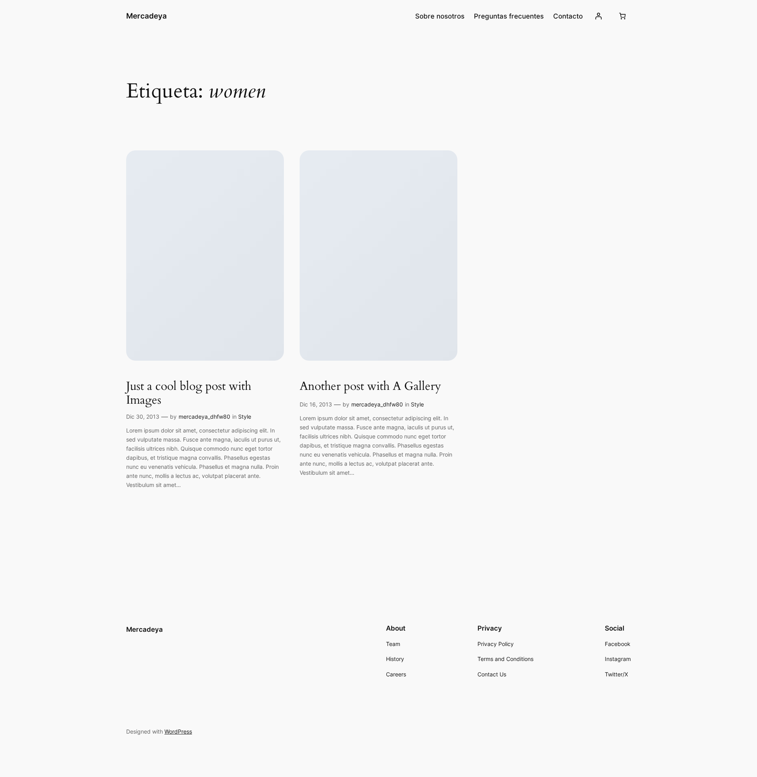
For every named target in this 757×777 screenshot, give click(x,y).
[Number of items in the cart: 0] (622, 16)
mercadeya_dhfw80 (204, 416)
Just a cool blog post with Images (188, 394)
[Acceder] (598, 16)
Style (244, 416)
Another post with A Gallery (370, 387)
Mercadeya (146, 16)
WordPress (178, 731)
